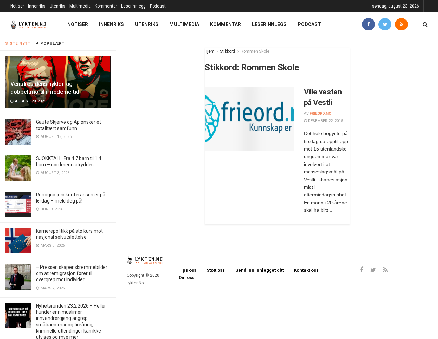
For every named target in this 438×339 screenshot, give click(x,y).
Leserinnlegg (133, 6)
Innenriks (37, 6)
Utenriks (57, 6)
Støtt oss (216, 270)
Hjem (210, 51)
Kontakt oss (306, 270)
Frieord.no (320, 113)
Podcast (158, 6)
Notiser (17, 6)
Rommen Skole (255, 51)
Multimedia (80, 6)
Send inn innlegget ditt (259, 270)
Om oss (186, 277)
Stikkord (227, 51)
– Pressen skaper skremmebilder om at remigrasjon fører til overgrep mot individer (71, 273)
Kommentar (106, 6)
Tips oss (187, 270)
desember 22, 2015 (325, 121)
